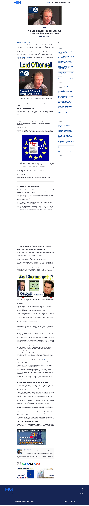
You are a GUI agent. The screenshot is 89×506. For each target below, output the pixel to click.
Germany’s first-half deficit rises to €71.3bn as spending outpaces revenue (65, 107)
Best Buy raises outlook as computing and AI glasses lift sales (66, 57)
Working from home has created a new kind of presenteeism (65, 46)
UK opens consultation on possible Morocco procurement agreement (65, 147)
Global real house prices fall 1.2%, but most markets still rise (65, 52)
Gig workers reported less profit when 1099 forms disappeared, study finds (65, 136)
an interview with (24, 57)
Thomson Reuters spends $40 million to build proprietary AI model (66, 142)
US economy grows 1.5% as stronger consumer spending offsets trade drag (65, 91)
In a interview (22, 169)
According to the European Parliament (25, 162)
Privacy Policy (66, 501)
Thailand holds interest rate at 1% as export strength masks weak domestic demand (65, 67)
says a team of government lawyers (33, 253)
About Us (69, 2)
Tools (52, 2)
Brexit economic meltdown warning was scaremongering (22, 474)
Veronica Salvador (46, 36)
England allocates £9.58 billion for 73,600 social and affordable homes (65, 119)
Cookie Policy (73, 501)
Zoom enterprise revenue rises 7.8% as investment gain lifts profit (65, 97)
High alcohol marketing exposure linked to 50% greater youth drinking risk (65, 114)
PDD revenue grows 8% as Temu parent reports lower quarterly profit (65, 131)
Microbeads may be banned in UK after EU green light (49, 474)
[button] (74, 2)
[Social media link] (5, 493)
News (48, 2)
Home (82, 490)
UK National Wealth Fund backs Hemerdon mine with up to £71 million (66, 86)
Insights (56, 2)
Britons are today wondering (32, 325)
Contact (81, 493)
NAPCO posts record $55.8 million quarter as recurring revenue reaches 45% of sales (65, 153)
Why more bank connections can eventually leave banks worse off (64, 102)
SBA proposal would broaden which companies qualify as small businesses (65, 73)
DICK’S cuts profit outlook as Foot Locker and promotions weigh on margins (65, 125)
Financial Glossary (62, 2)
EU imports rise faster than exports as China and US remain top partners (65, 62)
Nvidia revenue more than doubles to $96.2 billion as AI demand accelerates (65, 80)
